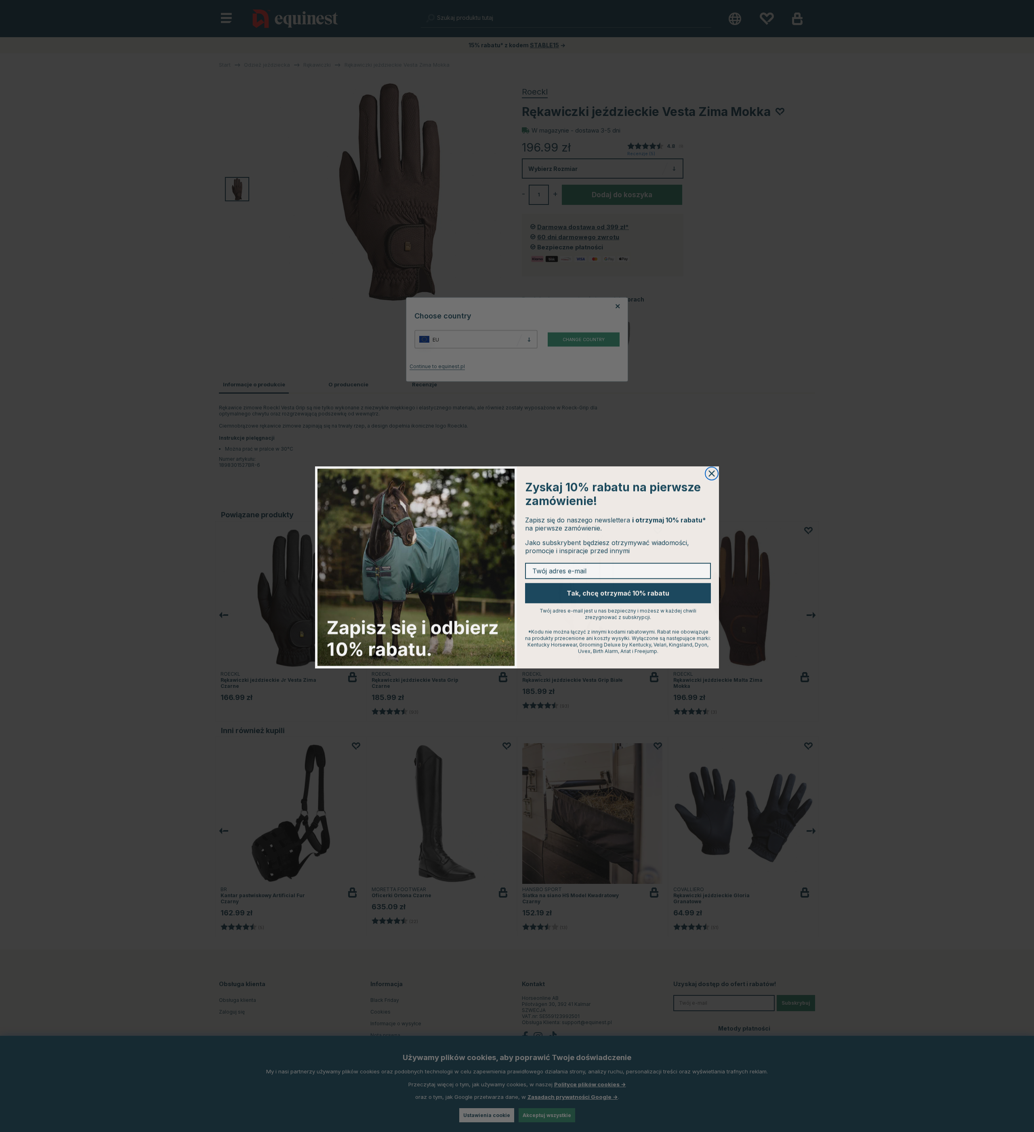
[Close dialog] (711, 472)
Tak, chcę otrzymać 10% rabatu (618, 592)
